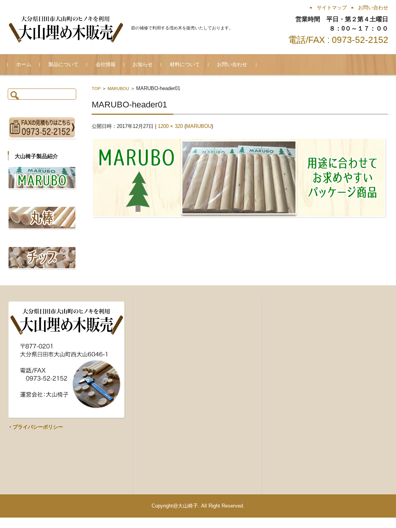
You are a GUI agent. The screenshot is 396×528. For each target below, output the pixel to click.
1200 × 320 (170, 126)
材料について (185, 64)
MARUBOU (118, 88)
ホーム (23, 64)
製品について (63, 64)
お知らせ (143, 64)
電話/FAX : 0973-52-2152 (338, 40)
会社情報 (106, 64)
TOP (96, 88)
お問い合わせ (232, 64)
